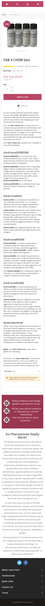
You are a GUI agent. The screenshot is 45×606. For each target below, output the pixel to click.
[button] (17, 51)
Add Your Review (31, 66)
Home (4, 15)
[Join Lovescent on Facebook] (25, 562)
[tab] (22, 371)
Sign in (17, 379)
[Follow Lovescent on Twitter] (19, 562)
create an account (27, 379)
